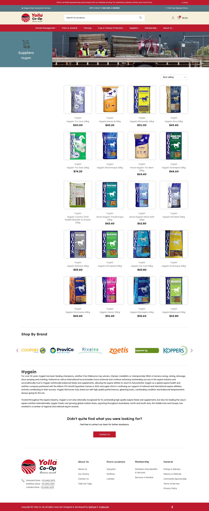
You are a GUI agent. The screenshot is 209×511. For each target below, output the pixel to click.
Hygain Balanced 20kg (173, 312)
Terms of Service (171, 483)
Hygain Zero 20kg (174, 121)
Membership (151, 28)
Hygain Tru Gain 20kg (78, 167)
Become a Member (144, 477)
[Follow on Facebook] (172, 507)
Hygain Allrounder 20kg (142, 121)
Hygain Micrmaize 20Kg (78, 312)
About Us (167, 28)
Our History (83, 474)
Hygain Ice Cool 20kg (142, 266)
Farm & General (69, 28)
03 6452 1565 (48, 484)
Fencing (87, 28)
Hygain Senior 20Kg (110, 312)
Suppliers (134, 28)
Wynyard (111, 469)
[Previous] (18, 350)
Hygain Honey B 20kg (110, 121)
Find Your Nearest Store (178, 8)
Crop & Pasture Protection (110, 28)
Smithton (111, 474)
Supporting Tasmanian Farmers (37, 8)
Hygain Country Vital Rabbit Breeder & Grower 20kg (78, 220)
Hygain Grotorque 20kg (174, 266)
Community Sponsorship (175, 479)
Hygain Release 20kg (78, 266)
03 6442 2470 (48, 480)
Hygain (78, 118)
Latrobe (110, 479)
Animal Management (45, 28)
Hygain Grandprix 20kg (174, 167)
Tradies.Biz (104, 507)
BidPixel (92, 507)
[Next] (191, 350)
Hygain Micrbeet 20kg (174, 217)
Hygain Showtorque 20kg (110, 167)
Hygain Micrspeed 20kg (110, 266)
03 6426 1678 (47, 487)
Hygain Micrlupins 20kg (142, 312)
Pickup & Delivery (172, 469)
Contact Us (104, 434)
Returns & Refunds (172, 474)
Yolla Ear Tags (85, 483)
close (25, 2)
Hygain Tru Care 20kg (78, 121)
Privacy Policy (170, 488)
